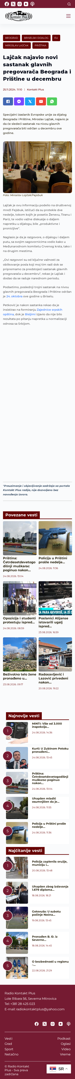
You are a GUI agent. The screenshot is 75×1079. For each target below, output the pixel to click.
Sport (9, 1049)
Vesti (8, 1038)
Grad (8, 1044)
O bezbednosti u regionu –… (50, 963)
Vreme (65, 1054)
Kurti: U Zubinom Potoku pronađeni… (50, 750)
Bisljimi (30, 314)
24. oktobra (14, 296)
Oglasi (66, 1044)
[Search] (69, 4)
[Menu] (68, 16)
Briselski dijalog (36, 37)
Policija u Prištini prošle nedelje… (53, 560)
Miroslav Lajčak (17, 45)
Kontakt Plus (35, 89)
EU (56, 37)
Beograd (11, 37)
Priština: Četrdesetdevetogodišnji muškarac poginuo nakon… (19, 564)
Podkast (64, 1038)
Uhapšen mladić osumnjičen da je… (45, 800)
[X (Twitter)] (13, 4)
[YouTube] (26, 4)
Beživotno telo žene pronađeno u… (19, 676)
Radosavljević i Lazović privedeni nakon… (53, 678)
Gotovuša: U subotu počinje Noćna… (46, 913)
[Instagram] (19, 4)
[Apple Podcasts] (32, 4)
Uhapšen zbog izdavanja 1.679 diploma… (50, 888)
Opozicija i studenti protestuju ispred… (19, 620)
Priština (40, 45)
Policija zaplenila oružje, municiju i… (49, 863)
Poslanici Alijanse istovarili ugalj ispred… (53, 622)
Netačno (11, 1054)
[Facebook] (7, 4)
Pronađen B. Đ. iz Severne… (45, 938)
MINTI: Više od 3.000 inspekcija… (47, 725)
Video (66, 1049)
